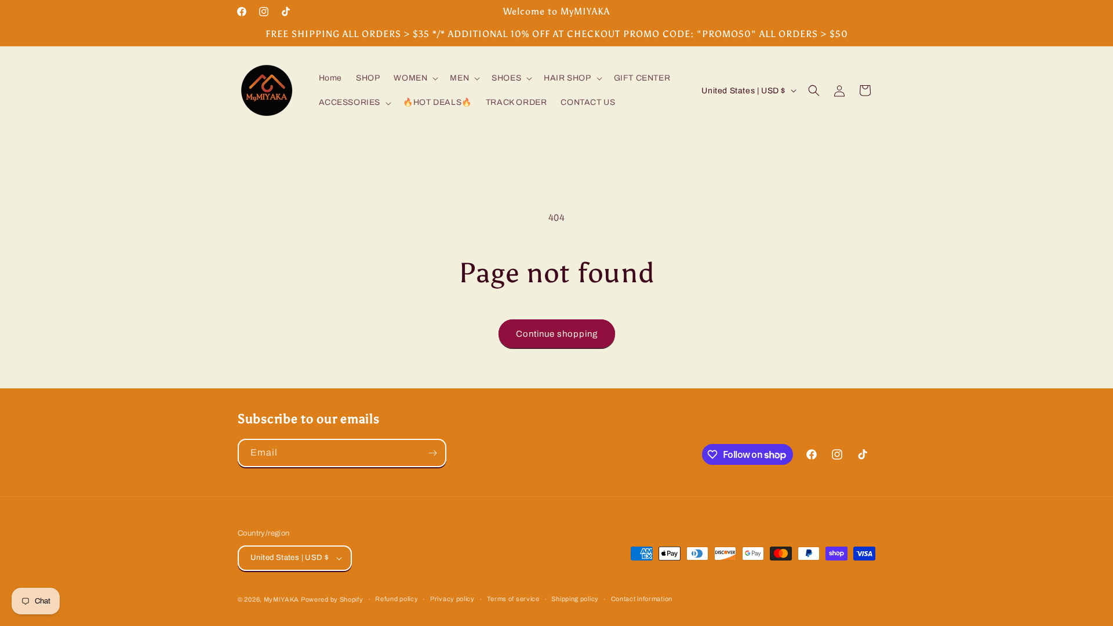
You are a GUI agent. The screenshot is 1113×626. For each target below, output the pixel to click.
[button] (415, 78)
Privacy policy (452, 598)
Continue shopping (557, 334)
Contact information (641, 598)
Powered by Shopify (332, 599)
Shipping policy (575, 598)
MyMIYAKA (281, 599)
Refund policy (396, 598)
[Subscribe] (432, 453)
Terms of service (513, 598)
